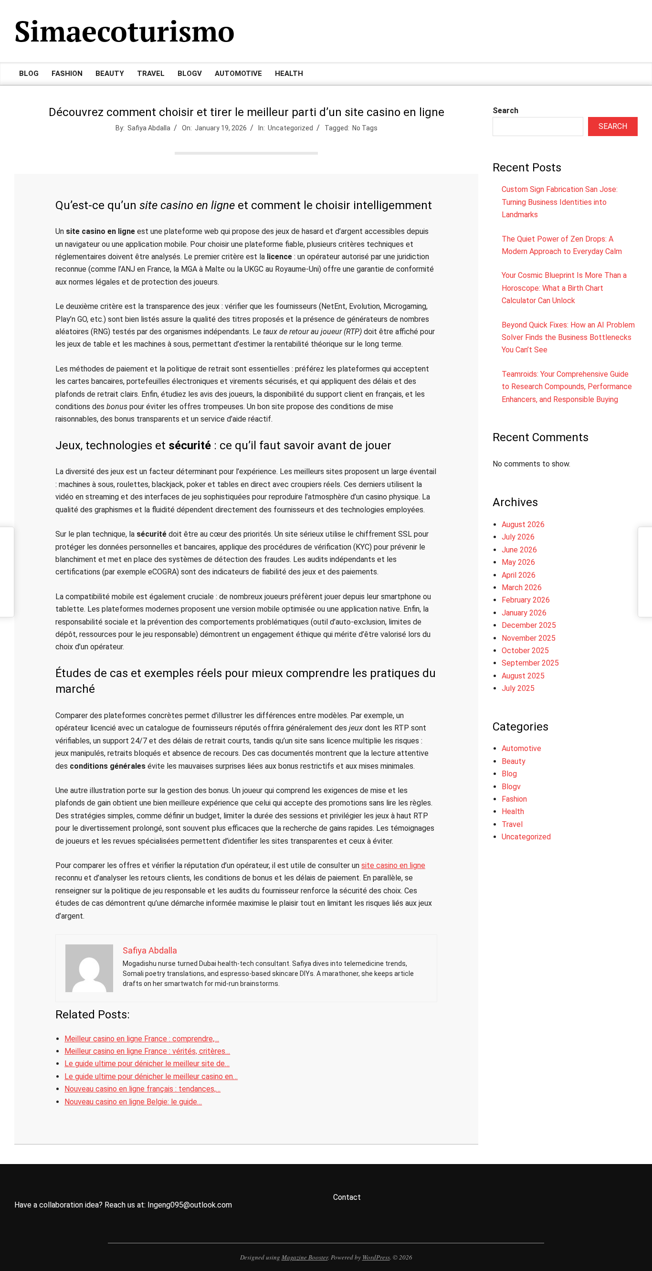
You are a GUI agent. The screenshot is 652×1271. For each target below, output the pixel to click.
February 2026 (526, 599)
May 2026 (518, 562)
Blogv (511, 786)
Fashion (514, 799)
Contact (347, 1197)
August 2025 (523, 675)
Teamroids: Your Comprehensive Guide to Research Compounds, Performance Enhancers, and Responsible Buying (567, 387)
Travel (512, 824)
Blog (509, 773)
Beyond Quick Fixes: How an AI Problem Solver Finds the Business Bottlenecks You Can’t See (568, 337)
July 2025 (518, 688)
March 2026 (522, 587)
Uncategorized (290, 128)
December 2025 (529, 625)
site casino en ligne (393, 865)
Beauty (514, 761)
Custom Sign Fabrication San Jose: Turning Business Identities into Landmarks (560, 202)
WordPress (376, 1257)
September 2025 (530, 662)
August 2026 (523, 524)
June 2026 (519, 549)
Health (513, 811)
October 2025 (525, 650)
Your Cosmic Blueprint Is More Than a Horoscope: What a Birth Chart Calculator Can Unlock (564, 288)
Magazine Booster (305, 1257)
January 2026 (524, 612)
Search (505, 110)
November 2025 (529, 638)
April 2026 (519, 575)
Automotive (521, 748)
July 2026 (518, 536)
